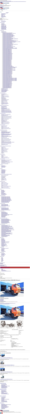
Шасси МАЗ (2, 250)
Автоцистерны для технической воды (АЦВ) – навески (6, 228)
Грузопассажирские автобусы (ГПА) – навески (6, 233)
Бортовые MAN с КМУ (3, 26)
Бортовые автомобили (2, 22)
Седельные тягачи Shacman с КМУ (4, 90)
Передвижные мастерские (2, 113)
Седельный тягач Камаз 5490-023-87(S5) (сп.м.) (7, 55)
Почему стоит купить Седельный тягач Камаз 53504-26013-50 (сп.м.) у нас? (7, 303)
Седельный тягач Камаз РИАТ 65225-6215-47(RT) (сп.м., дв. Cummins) (10, 80)
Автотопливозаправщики (4, 384)
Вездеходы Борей (3, 240)
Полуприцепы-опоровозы (4, 212)
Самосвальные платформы (4, 236)
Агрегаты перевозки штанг (4, 393)
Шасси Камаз (2, 190)
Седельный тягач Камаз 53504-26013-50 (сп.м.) (7, 49)
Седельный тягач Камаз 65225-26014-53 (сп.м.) (7, 81)
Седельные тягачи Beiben (3, 91)
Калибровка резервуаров (3, 405)
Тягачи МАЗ (2, 249)
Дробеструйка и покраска (4, 407)
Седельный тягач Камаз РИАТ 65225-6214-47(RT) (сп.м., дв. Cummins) (10, 79)
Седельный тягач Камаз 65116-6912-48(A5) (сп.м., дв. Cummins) (9, 69)
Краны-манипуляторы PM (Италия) (4, 221)
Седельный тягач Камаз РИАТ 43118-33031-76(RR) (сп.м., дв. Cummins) (10, 48)
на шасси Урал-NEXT (3, 397)
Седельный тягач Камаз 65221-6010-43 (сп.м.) (7, 74)
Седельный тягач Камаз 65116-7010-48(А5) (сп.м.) (8, 68)
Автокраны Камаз (3, 166)
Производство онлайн (2, 1)
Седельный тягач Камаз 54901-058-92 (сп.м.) (7, 64)
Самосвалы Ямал (3, 253)
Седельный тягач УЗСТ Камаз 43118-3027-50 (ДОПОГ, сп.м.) (9, 35)
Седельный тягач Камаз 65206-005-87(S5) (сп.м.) (7, 72)
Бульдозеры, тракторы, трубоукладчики (5, 241)
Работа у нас (25, 1)
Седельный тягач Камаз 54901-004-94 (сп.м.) (7, 60)
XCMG (2, 257)
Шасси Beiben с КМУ (3, 194)
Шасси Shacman (3, 191)
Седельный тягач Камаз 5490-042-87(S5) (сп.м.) (7, 59)
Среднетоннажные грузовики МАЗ (4, 248)
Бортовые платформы (3, 234)
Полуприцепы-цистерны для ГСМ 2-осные (5, 196)
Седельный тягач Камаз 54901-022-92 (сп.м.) (7, 61)
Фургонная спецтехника (2, 124)
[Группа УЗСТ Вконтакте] (0, 413)
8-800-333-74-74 (1, 5)
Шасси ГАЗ (2, 192)
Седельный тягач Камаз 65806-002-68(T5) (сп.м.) (7, 83)
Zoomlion (2, 258)
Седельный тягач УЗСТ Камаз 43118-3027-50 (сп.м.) (8, 34)
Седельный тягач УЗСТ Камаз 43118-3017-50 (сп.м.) (8, 36)
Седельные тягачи (2, 30)
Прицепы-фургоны (3, 216)
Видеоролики (22, 1)
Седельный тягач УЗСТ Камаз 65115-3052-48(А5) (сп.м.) (8, 40)
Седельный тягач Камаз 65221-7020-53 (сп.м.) (7, 77)
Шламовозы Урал (3, 172)
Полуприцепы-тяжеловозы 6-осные (5, 209)
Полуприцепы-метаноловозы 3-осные (5, 202)
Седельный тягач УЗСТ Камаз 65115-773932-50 (7, 43)
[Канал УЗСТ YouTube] (2, 413)
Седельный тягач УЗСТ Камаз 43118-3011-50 (7, 37)
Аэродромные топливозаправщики (4, 103)
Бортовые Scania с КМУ (3, 29)
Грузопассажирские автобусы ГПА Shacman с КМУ (6, 112)
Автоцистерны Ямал (3, 254)
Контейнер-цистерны (3, 232)
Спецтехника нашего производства (8, 1)
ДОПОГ (1, 267)
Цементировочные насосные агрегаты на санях (6, 134)
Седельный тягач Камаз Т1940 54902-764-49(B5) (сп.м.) (8, 66)
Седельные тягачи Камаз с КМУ (4, 89)
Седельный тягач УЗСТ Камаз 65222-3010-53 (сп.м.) (8, 45)
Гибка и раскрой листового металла (5, 406)
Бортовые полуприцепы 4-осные (4, 205)
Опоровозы (2, 392)
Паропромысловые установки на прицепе (5, 132)
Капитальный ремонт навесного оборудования (6, 404)
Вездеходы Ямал (3, 255)
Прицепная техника (2, 265)
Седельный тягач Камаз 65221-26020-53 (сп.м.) (7, 76)
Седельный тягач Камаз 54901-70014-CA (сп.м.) (7, 65)
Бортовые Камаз (3, 24)
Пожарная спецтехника (2, 181)
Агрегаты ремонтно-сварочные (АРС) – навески (6, 230)
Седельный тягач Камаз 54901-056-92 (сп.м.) (7, 63)
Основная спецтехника (3, 383)
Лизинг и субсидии (14, 1)
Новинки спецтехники (18, 1)
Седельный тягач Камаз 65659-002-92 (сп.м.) (7, 86)
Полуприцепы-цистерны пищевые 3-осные (5, 201)
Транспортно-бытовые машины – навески (5, 235)
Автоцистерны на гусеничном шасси (5, 242)
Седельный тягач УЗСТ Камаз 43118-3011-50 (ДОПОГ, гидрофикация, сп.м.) (10, 38)
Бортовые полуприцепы (2, 203)
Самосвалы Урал (3, 169)
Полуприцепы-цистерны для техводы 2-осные (6, 198)
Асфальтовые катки (3, 245)
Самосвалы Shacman (3, 171)
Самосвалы (1, 168)
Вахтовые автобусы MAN (4, 108)
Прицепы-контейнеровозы (4, 215)
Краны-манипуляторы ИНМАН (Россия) (5, 219)
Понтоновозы (2, 239)
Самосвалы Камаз (3, 170)
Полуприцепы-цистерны (2, 195)
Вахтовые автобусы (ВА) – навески (4, 229)
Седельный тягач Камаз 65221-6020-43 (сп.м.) (7, 75)
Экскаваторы (2, 246)
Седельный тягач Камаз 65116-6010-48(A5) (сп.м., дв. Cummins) (9, 67)
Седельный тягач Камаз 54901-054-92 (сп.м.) (7, 62)
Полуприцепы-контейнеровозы (4, 213)
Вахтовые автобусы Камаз (4, 106)
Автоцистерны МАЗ (3, 251)
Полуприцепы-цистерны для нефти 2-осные (5, 197)
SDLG (2, 261)
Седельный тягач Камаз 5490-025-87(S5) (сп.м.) (7, 56)
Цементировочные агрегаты (4, 386)
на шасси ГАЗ (2, 399)
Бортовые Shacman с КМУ (4, 27)
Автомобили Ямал (2, 252)
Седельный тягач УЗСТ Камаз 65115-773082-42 (7, 42)
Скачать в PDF (1, 300)
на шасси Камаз (3, 398)
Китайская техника (2, 256)
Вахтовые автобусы (3, 385)
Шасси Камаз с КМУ (3, 193)
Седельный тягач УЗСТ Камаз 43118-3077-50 (7, 39)
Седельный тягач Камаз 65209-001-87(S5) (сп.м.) (7, 73)
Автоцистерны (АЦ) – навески (4, 225)
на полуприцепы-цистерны (4, 401)
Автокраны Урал (3, 165)
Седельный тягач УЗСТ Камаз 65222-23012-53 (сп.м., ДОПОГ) (9, 46)
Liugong (2, 259)
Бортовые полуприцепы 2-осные (4, 204)
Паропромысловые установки (4, 387)
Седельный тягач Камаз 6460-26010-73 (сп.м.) (7, 84)
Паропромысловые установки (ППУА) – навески (6, 231)
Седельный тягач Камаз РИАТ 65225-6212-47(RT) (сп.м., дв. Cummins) (10, 78)
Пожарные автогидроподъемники (4, 163)
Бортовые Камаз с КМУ (3, 25)
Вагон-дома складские (3, 21)
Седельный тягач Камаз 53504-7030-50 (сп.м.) (7, 52)
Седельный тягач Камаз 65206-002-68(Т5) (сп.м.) (7, 70)
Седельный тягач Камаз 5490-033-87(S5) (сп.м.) (7, 57)
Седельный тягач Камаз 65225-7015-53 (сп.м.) (7, 82)
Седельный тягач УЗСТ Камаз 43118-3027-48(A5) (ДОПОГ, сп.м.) (9, 33)
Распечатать (1, 274)
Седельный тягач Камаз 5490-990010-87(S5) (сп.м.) (8, 53)
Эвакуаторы (2, 243)
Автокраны (1, 164)
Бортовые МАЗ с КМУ (3, 28)
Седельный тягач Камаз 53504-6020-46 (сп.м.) (7, 51)
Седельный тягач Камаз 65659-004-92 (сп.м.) (7, 87)
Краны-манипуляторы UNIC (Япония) (5, 220)
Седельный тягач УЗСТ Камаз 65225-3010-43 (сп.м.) (8, 47)
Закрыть (4, 274)
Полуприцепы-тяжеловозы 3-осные (5, 208)
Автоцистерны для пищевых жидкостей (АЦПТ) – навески (7, 227)
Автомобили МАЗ (2, 247)
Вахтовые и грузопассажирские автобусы (4, 105)
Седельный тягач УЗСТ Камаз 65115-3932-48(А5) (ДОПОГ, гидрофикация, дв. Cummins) (11, 41)
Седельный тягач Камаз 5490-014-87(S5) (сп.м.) (7, 54)
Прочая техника (1, 237)
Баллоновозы (2, 238)
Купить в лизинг (2, 299)
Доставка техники (3, 408)
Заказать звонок (1, 6)
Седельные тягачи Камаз (3, 32)
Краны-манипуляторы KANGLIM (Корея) (5, 222)
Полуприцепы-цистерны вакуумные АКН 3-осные (6, 200)
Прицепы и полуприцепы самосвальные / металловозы (6, 214)
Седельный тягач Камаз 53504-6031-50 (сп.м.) (7, 50)
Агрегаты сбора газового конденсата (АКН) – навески (6, 226)
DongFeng (2, 260)
